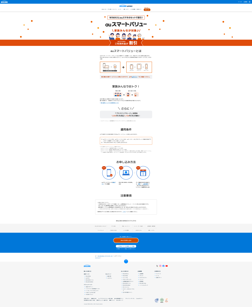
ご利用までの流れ (113, 230)
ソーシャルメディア (144, 285)
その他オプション (89, 294)
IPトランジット (126, 287)
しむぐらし (109, 278)
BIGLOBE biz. (126, 273)
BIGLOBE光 (88, 276)
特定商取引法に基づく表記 (89, 300)
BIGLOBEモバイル (89, 280)
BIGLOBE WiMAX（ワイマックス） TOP (105, 256)
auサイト (135, 77)
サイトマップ (98, 257)
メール (157, 275)
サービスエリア (101, 230)
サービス (240, 2)
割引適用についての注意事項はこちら (110, 103)
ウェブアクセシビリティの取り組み (105, 298)
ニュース (141, 279)
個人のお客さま (87, 271)
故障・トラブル (151, 230)
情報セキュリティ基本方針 (102, 300)
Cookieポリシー (139, 298)
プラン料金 (113, 226)
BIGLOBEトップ (119, 300)
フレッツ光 (125, 277)
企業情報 (245, 2)
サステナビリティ (143, 277)
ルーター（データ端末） (138, 226)
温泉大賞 (109, 276)
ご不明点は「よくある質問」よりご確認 (126, 246)
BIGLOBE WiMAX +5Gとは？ (100, 226)
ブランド (141, 275)
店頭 (140, 184)
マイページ (158, 273)
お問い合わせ (86, 298)
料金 (120, 236)
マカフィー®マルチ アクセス (128, 289)
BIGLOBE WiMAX (89, 282)
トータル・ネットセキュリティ (92, 290)
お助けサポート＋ (89, 286)
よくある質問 (126, 230)
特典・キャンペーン (126, 226)
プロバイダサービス (127, 279)
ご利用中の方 (157, 271)
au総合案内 (146, 184)
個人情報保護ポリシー (119, 298)
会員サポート (159, 277)
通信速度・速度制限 (151, 226)
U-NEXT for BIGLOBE (90, 292)
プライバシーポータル (129, 298)
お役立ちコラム (139, 230)
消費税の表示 (94, 298)
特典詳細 (123, 236)
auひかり (88, 278)
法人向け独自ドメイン (127, 292)
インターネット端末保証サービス (93, 288)
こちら (125, 211)
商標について (112, 300)
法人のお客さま (124, 271)
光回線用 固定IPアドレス (128, 281)
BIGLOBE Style (143, 283)
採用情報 (141, 281)
